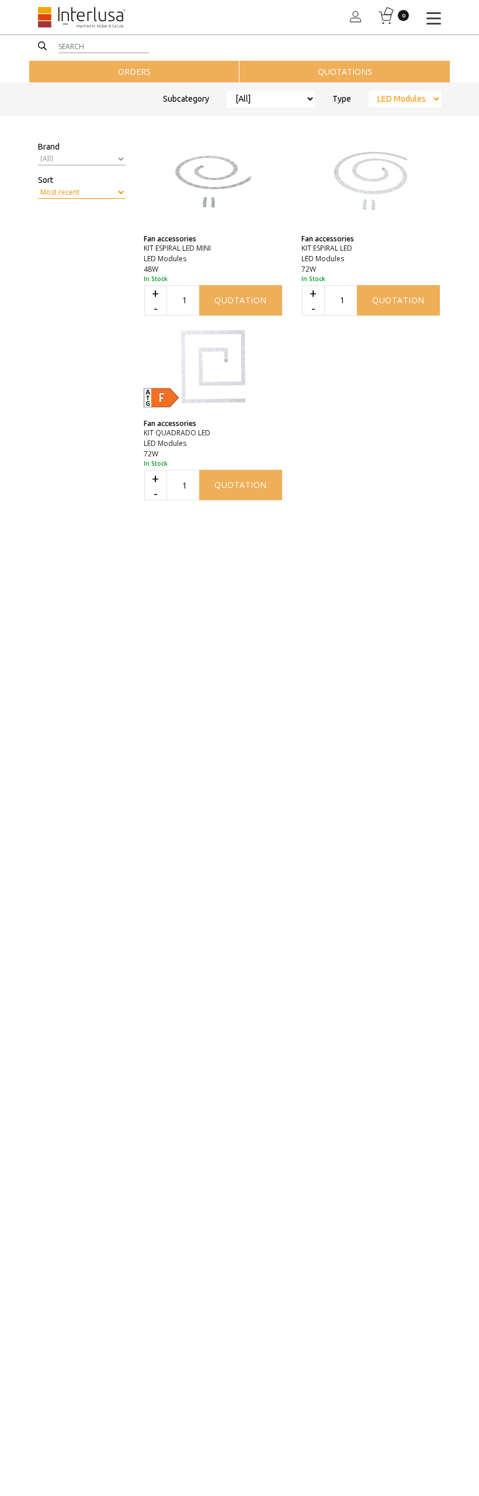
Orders (134, 71)
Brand (49, 146)
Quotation (240, 300)
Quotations (345, 71)
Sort (45, 180)
